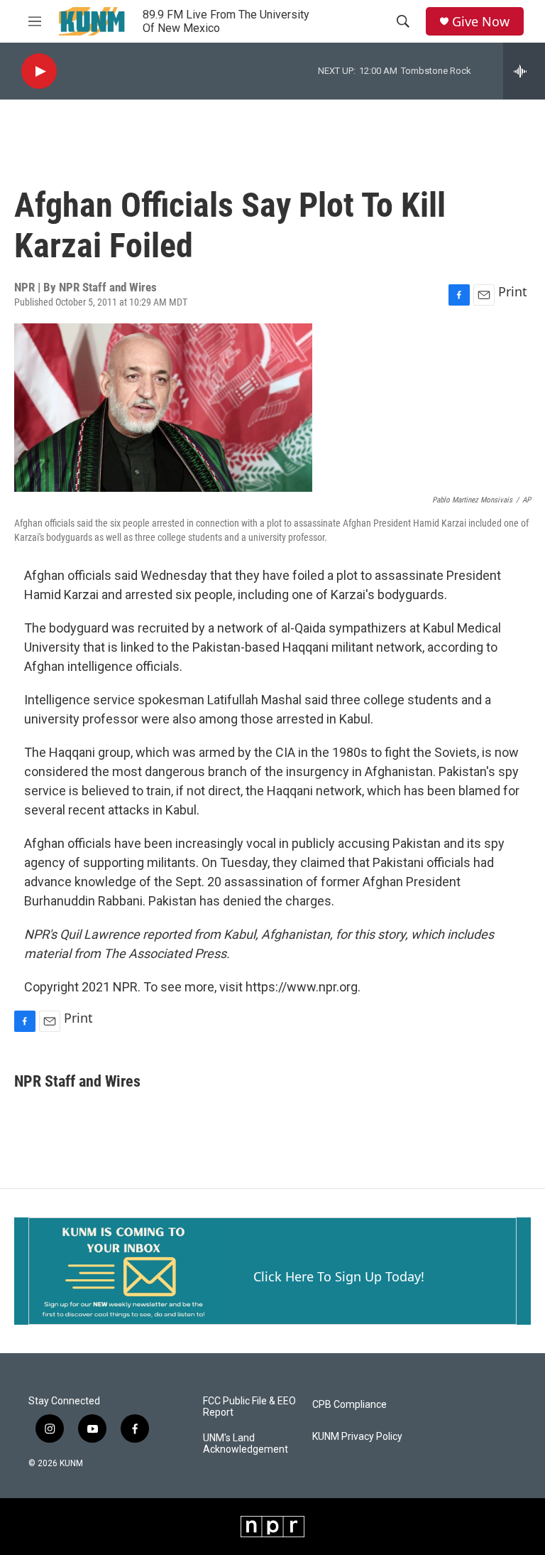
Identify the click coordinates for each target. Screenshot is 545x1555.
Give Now (481, 21)
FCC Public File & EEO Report (249, 1407)
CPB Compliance (349, 1404)
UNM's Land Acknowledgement (245, 1444)
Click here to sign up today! (338, 1276)
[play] (39, 71)
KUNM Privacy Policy (357, 1436)
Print (512, 291)
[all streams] (524, 71)
